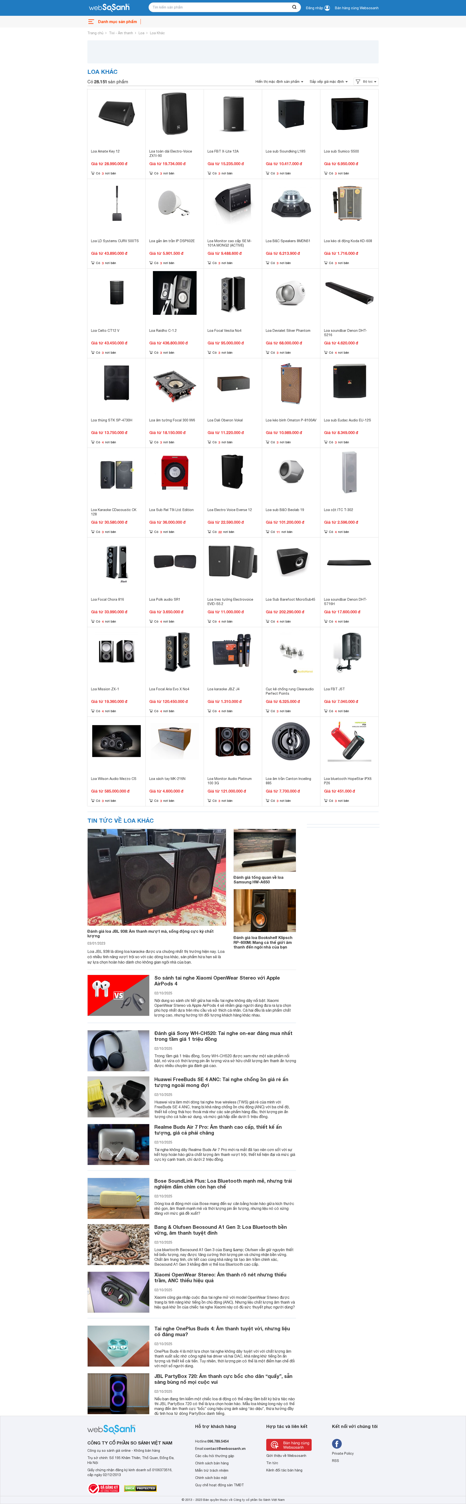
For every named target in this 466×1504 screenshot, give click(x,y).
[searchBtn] (295, 7)
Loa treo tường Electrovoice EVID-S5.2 (230, 602)
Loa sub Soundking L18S (286, 151)
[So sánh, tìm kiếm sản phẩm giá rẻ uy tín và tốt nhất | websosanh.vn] (109, 8)
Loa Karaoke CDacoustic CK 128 (113, 512)
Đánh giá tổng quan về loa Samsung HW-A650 (258, 879)
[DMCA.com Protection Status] (140, 1488)
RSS (335, 1461)
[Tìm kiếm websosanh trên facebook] (337, 1444)
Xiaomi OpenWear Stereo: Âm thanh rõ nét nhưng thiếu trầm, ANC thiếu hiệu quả (220, 1277)
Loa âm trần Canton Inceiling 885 (288, 781)
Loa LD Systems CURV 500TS (115, 241)
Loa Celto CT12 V (105, 331)
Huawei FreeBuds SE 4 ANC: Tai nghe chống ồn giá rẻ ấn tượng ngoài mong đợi (221, 1082)
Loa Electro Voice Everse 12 (230, 510)
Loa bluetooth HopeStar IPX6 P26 (348, 781)
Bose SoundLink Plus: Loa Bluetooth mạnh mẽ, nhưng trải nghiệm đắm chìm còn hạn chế (223, 1183)
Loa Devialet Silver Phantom (288, 331)
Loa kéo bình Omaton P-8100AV (291, 420)
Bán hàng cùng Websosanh (357, 8)
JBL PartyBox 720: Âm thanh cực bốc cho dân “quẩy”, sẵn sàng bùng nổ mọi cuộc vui (223, 1379)
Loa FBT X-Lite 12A (223, 151)
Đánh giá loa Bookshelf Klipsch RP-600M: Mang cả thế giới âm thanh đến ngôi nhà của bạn (262, 942)
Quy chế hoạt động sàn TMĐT (219, 1485)
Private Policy (343, 1453)
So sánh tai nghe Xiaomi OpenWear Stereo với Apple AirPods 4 (217, 980)
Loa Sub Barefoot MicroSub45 (290, 599)
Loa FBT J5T (334, 689)
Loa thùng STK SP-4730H (111, 420)
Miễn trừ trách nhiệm (211, 1470)
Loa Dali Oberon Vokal (225, 420)
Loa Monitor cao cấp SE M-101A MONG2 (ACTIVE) (230, 243)
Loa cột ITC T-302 (338, 510)
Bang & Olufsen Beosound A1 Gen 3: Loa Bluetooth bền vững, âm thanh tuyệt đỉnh (220, 1230)
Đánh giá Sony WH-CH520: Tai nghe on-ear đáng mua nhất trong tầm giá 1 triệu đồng (223, 1036)
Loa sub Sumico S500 (341, 151)
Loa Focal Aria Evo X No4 (169, 689)
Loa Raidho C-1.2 (163, 331)
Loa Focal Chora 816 (107, 599)
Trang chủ (95, 33)
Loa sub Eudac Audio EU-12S (347, 420)
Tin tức (272, 1463)
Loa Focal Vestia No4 (224, 331)
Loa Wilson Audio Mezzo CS (113, 779)
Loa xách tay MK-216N (167, 779)
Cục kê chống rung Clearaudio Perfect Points (290, 691)
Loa (141, 33)
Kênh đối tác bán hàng (284, 1470)
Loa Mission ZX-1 (105, 689)
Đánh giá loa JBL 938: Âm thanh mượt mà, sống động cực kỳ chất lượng (150, 933)
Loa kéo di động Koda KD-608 (348, 241)
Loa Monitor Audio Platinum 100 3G (230, 781)
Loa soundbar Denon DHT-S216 (345, 333)
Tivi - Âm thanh (121, 33)
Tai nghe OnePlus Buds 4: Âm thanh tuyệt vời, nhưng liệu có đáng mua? (222, 1331)
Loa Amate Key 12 (105, 151)
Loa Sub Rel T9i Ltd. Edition (171, 510)
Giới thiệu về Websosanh (286, 1456)
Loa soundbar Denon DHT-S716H (345, 602)
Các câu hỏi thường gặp (214, 1456)
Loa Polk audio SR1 (164, 599)
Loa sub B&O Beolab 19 (285, 510)
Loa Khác (157, 33)
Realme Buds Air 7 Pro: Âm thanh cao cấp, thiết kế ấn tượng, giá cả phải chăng (218, 1130)
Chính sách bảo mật (211, 1478)
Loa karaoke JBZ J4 (224, 689)
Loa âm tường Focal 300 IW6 (172, 420)
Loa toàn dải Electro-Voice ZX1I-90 (170, 153)
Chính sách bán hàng (212, 1463)
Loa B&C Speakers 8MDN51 (288, 241)
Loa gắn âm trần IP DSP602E (172, 241)
